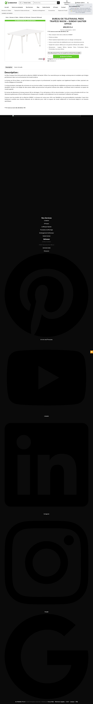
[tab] (9, 67)
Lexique (72, 701)
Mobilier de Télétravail (24, 17)
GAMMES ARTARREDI (7, 13)
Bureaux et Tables (6, 10)
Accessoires (51, 10)
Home (7, 17)
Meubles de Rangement (39, 10)
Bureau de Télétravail (36, 17)
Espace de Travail (62, 10)
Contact (63, 7)
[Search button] (58, 2)
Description (9, 67)
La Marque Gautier (46, 226)
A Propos (55, 7)
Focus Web (51, 701)
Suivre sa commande (17, 7)
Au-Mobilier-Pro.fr (20, 701)
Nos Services (29, 7)
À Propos (46, 223)
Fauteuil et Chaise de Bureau (22, 10)
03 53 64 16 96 (46, 248)
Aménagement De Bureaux (46, 233)
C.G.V (67, 701)
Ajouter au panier (67, 56)
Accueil (7, 7)
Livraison (46, 220)
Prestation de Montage (46, 230)
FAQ (77, 701)
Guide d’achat (46, 7)
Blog (38, 7)
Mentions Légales (60, 701)
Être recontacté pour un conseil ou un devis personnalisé (64, 53)
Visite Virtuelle (18, 67)
